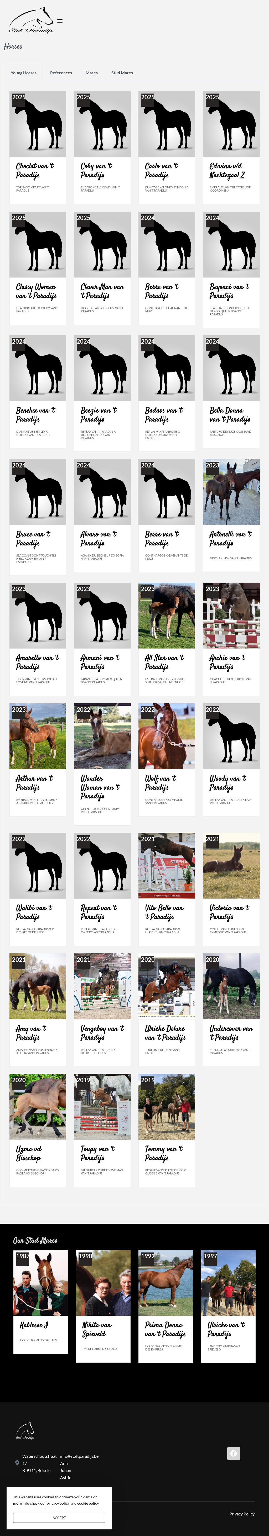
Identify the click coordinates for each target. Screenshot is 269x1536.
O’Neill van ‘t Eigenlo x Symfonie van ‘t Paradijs (228, 930)
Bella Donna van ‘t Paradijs (230, 415)
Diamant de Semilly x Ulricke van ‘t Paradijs (33, 433)
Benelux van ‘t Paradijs (35, 415)
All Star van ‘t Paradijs (164, 662)
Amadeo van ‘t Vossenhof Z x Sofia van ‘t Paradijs (36, 1051)
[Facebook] (233, 1453)
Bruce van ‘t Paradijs (32, 539)
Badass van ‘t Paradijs (163, 415)
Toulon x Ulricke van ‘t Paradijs (162, 1051)
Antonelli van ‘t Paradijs (230, 539)
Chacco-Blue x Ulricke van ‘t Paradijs (230, 680)
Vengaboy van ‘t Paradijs (102, 1033)
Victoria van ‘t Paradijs (229, 913)
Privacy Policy (242, 1513)
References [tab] (61, 72)
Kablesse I (34, 1325)
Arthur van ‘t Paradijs (34, 783)
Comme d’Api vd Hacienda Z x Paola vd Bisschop (37, 1171)
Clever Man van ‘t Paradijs (102, 291)
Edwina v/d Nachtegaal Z (227, 171)
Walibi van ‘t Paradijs (33, 913)
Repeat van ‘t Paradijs (98, 913)
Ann (64, 1463)
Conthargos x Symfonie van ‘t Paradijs (164, 801)
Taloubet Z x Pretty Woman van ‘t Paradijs (102, 1171)
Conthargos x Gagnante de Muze (166, 309)
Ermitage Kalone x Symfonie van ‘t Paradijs (166, 189)
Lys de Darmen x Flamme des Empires (163, 1347)
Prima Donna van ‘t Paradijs (165, 1330)
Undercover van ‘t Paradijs (231, 1033)
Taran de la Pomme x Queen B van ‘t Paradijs (101, 680)
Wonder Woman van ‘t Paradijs (100, 788)
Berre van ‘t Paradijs (161, 291)
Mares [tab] (92, 72)
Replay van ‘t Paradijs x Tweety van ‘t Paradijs (98, 930)
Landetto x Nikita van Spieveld (224, 1347)
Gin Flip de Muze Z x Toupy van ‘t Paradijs (100, 810)
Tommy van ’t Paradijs (163, 1154)
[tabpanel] (134, 642)
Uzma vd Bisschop (28, 1154)
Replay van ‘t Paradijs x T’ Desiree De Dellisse (35, 930)
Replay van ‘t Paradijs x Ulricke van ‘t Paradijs (162, 930)
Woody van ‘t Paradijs (227, 783)
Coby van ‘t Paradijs (96, 171)
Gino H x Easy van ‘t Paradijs (231, 558)
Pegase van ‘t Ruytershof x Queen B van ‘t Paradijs (165, 1171)
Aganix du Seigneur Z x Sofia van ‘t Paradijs (102, 557)
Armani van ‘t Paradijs (100, 662)
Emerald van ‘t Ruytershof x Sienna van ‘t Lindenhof (165, 680)
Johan (65, 1470)
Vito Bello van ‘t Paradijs (164, 913)
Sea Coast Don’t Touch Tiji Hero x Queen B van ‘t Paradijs (230, 311)
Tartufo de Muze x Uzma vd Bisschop (230, 433)
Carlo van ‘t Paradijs (161, 171)
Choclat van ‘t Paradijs (34, 171)
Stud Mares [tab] (122, 72)
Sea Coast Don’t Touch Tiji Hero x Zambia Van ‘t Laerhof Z (36, 558)
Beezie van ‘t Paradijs (98, 415)
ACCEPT (59, 1518)
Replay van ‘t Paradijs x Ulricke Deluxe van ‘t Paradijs (98, 435)
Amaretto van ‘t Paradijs (37, 662)
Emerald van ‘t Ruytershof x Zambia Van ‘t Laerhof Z (36, 801)
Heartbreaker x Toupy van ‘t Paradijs (37, 309)
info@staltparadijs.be (79, 1456)
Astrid (65, 1477)
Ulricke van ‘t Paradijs (226, 1330)
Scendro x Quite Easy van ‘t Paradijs (230, 1051)
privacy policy (58, 1503)
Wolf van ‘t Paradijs (160, 783)
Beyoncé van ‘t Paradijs (229, 291)
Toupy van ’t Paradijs (97, 1154)
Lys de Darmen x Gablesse (39, 1340)
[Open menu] (60, 21)
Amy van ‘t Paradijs (30, 1033)
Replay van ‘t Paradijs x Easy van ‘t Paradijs (231, 801)
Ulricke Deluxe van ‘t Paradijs (165, 1033)
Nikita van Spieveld (97, 1330)
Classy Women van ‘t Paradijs (36, 291)
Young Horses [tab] (24, 72)
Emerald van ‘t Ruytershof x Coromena (230, 189)
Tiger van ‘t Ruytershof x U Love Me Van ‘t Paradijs (36, 680)
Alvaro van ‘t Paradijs (98, 539)
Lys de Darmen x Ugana (100, 1348)
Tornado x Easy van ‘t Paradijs (32, 189)
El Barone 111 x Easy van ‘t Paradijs (100, 189)
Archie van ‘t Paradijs (227, 662)
